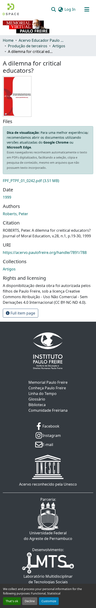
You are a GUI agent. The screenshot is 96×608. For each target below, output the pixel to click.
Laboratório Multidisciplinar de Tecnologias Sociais (48, 579)
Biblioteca (37, 404)
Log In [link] (70, 9)
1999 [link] (7, 197)
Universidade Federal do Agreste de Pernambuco (48, 535)
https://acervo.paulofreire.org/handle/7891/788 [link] (45, 252)
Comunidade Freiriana (48, 410)
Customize (48, 601)
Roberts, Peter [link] (15, 213)
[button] (11, 9)
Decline (30, 601)
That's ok (12, 601)
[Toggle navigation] (86, 9)
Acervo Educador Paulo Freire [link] (42, 40)
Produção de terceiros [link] (27, 45)
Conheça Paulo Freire (47, 387)
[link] (48, 180)
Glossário (36, 399)
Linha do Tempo (42, 393)
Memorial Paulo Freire (48, 382)
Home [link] (8, 40)
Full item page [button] (22, 313)
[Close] (87, 133)
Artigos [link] (58, 45)
